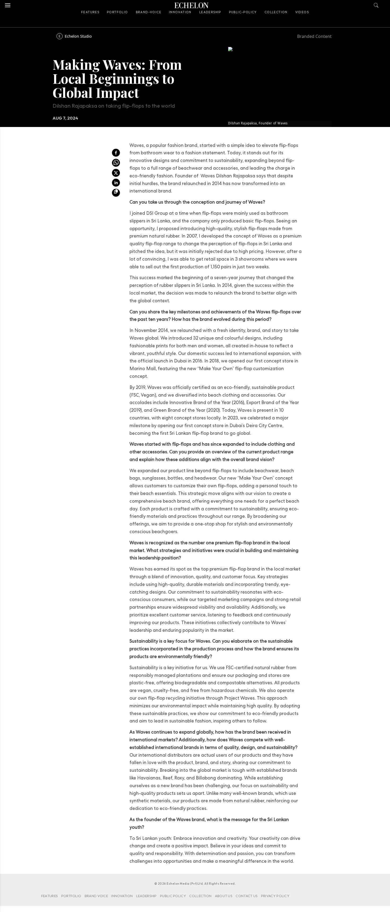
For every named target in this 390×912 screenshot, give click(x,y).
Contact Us (247, 896)
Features (90, 12)
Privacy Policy (275, 896)
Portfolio (117, 12)
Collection (276, 12)
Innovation (180, 12)
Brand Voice (96, 896)
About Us (223, 896)
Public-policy (243, 12)
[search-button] (376, 4)
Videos (302, 12)
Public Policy (173, 896)
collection (200, 896)
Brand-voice (148, 12)
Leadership (210, 12)
